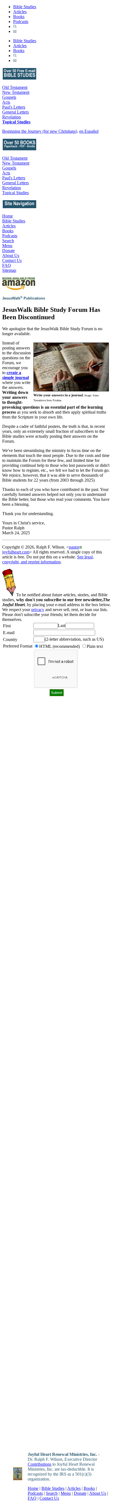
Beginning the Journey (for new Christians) (39, 131)
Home (7, 216)
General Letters (15, 112)
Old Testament (14, 87)
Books (18, 16)
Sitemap (9, 270)
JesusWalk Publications (23, 298)
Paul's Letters (13, 107)
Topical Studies (16, 122)
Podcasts (20, 21)
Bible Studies (24, 6)
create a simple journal (15, 375)
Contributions (39, 1464)
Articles (20, 11)
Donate (8, 250)
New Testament (15, 92)
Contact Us (12, 260)
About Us (10, 255)
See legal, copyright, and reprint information (48, 559)
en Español (88, 131)
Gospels (9, 97)
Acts (6, 102)
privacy (37, 609)
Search (8, 240)
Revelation (11, 117)
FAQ (6, 265)
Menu (7, 245)
